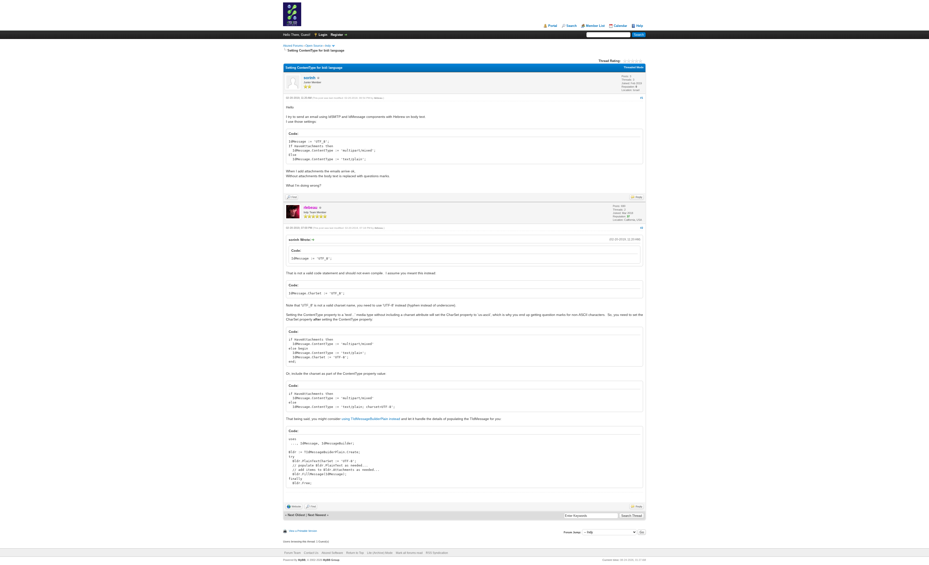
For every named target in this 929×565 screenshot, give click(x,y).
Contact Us (311, 553)
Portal (552, 26)
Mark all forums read (409, 553)
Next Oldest (296, 515)
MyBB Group (331, 559)
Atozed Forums (293, 45)
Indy (328, 45)
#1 (641, 97)
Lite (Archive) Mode (380, 553)
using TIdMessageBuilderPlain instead (371, 419)
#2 (641, 227)
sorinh (309, 78)
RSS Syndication (437, 553)
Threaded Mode (634, 67)
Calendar (620, 26)
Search (571, 26)
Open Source (314, 45)
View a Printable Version (303, 530)
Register (337, 35)
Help (639, 26)
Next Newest (317, 515)
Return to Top (355, 553)
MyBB (302, 559)
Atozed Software (332, 553)
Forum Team (292, 553)
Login (323, 35)
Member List (595, 26)
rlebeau (378, 98)
